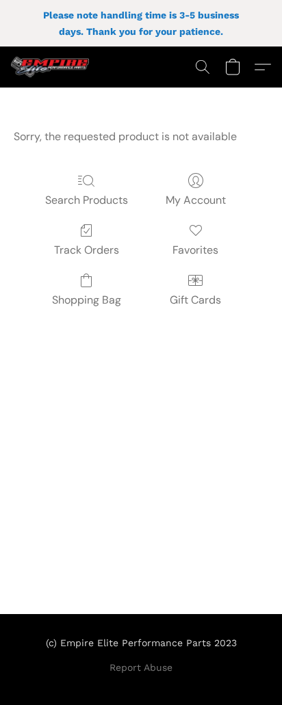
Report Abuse (141, 667)
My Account (196, 200)
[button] (52, 67)
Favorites (195, 250)
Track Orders (86, 250)
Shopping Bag (86, 300)
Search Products (86, 200)
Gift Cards (195, 300)
